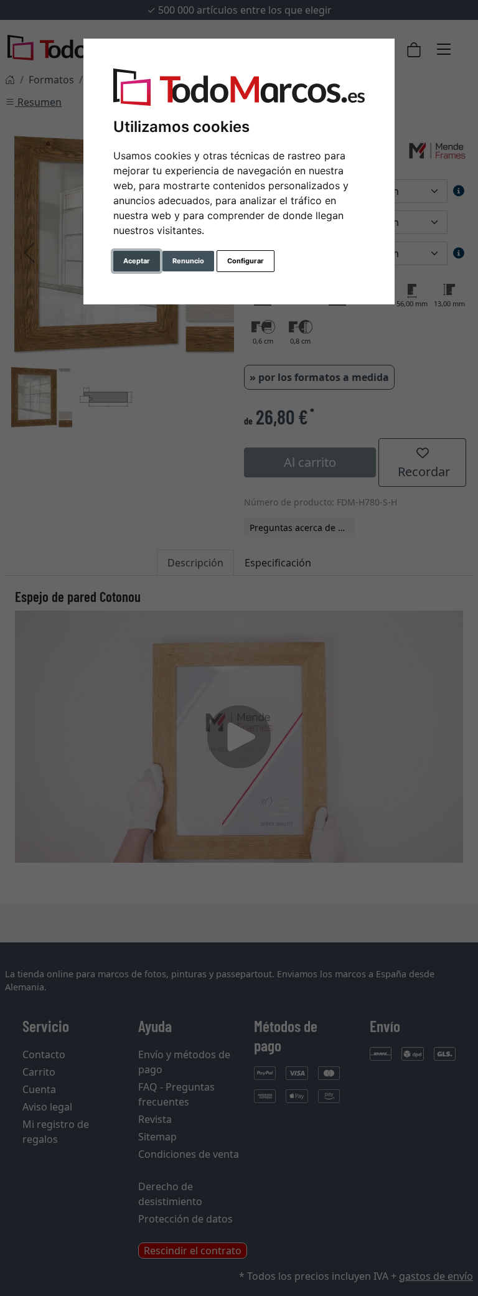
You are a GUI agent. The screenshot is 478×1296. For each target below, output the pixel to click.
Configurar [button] (245, 260)
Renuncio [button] (188, 260)
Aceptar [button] (136, 260)
